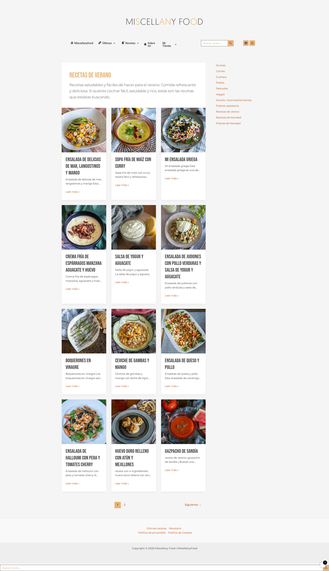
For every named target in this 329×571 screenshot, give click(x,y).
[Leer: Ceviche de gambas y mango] (133, 331)
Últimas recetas (156, 528)
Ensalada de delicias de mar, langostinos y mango (83, 166)
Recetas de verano (227, 111)
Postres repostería (227, 105)
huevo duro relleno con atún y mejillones (132, 458)
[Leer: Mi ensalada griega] (183, 129)
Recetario (175, 528)
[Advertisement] (241, 184)
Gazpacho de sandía (181, 451)
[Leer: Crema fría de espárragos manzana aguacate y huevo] (84, 227)
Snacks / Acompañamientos (234, 100)
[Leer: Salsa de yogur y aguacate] (133, 227)
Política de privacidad (152, 532)
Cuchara (221, 77)
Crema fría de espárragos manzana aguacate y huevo (84, 263)
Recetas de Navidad (228, 117)
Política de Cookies (180, 532)
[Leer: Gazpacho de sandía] (183, 421)
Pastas (220, 82)
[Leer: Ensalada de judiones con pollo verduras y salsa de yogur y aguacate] (183, 227)
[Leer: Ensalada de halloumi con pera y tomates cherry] (84, 421)
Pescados (222, 88)
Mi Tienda (166, 45)
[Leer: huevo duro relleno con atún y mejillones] (133, 421)
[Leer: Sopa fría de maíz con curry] (133, 129)
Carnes (220, 71)
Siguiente (193, 504)
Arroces (221, 65)
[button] (106, 43)
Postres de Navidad (228, 123)
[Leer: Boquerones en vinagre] (84, 331)
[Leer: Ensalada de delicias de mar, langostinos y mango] (84, 129)
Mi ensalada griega (181, 159)
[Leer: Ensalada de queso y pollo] (183, 331)
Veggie (220, 94)
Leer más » (72, 191)
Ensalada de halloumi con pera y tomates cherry (83, 458)
